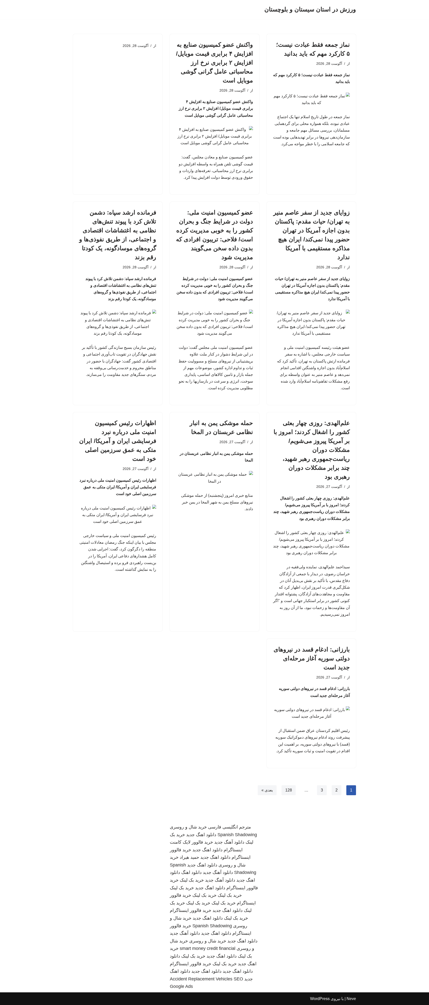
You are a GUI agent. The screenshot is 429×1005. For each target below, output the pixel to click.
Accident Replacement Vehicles (201, 978)
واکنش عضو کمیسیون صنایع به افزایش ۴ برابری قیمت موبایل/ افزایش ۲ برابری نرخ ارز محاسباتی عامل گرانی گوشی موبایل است (214, 62)
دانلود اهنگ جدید (201, 834)
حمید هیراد (189, 857)
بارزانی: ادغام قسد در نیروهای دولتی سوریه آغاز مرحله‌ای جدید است (312, 658)
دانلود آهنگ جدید (229, 842)
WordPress (320, 999)
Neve (351, 999)
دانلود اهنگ (191, 872)
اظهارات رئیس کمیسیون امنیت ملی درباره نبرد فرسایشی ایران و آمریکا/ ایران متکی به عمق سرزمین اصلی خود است (117, 441)
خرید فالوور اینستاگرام (190, 910)
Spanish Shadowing (237, 834)
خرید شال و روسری (188, 827)
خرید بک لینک (192, 880)
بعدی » (267, 790)
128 (288, 790)
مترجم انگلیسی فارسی (229, 827)
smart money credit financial (207, 948)
